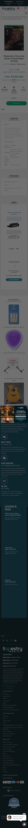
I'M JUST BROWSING (21, 420)
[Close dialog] (26, 406)
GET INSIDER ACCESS (21, 418)
